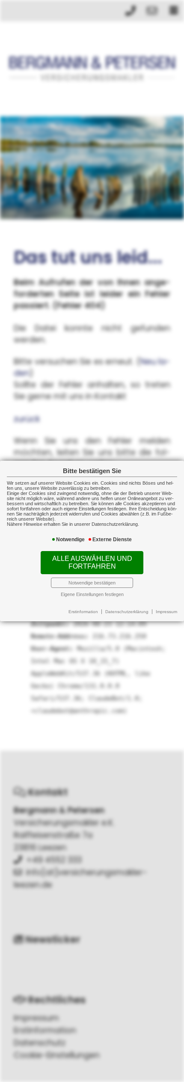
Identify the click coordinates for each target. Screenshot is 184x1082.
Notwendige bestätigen (92, 582)
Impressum (166, 611)
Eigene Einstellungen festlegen (92, 594)
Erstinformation (83, 611)
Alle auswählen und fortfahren (92, 562)
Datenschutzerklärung (126, 611)
